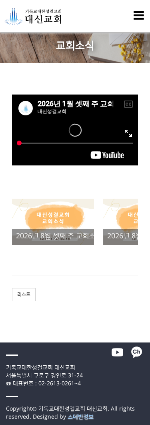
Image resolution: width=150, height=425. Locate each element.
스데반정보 (81, 417)
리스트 (23, 294)
